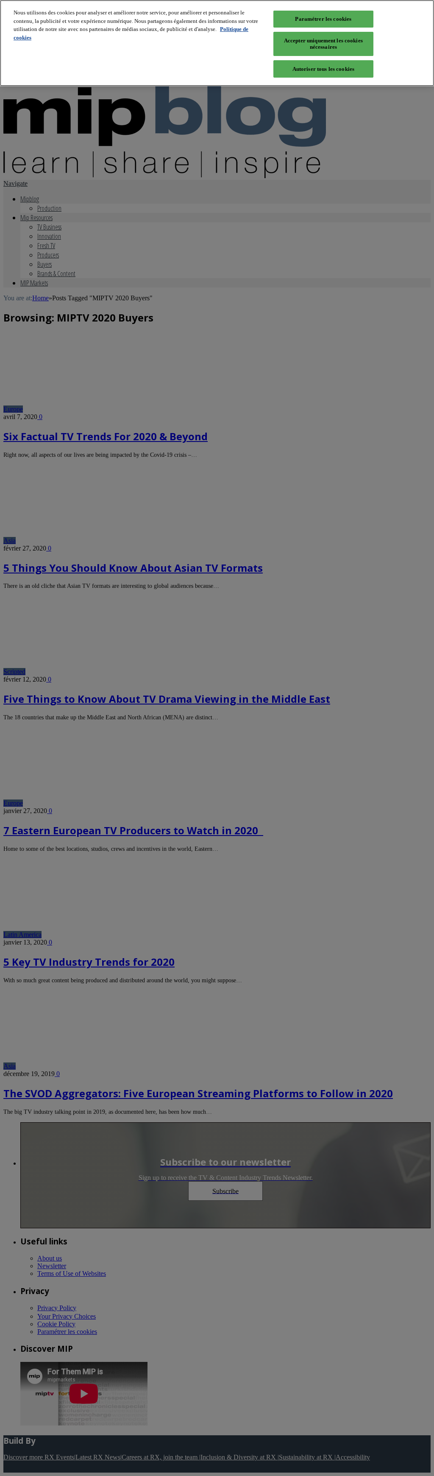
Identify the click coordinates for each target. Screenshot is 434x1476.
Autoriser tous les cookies (323, 69)
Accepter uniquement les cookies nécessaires (323, 43)
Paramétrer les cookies (323, 19)
